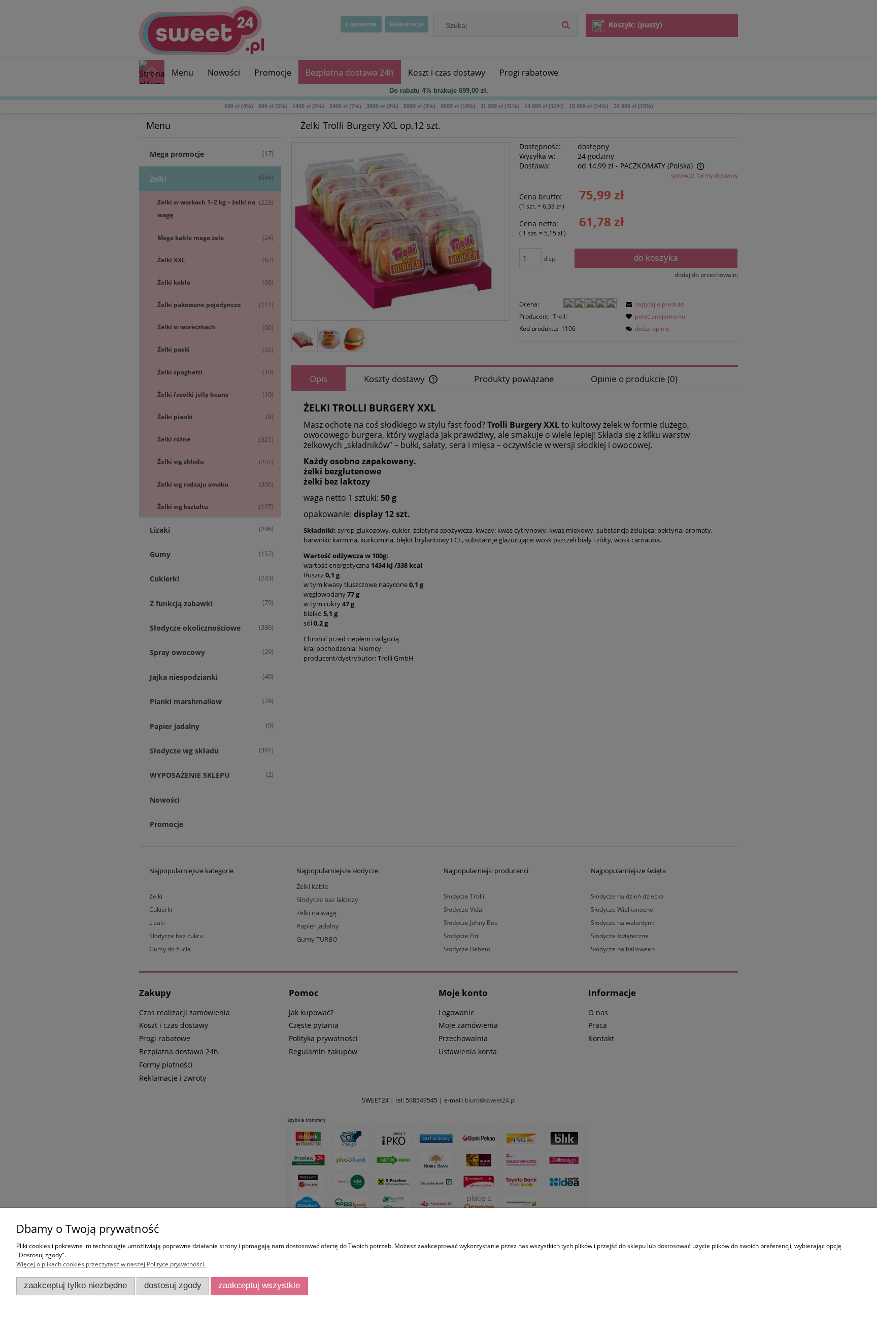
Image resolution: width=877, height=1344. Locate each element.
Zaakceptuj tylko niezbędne (75, 1285)
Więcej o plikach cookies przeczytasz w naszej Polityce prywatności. (111, 1264)
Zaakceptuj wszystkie (259, 1285)
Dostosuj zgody (172, 1285)
